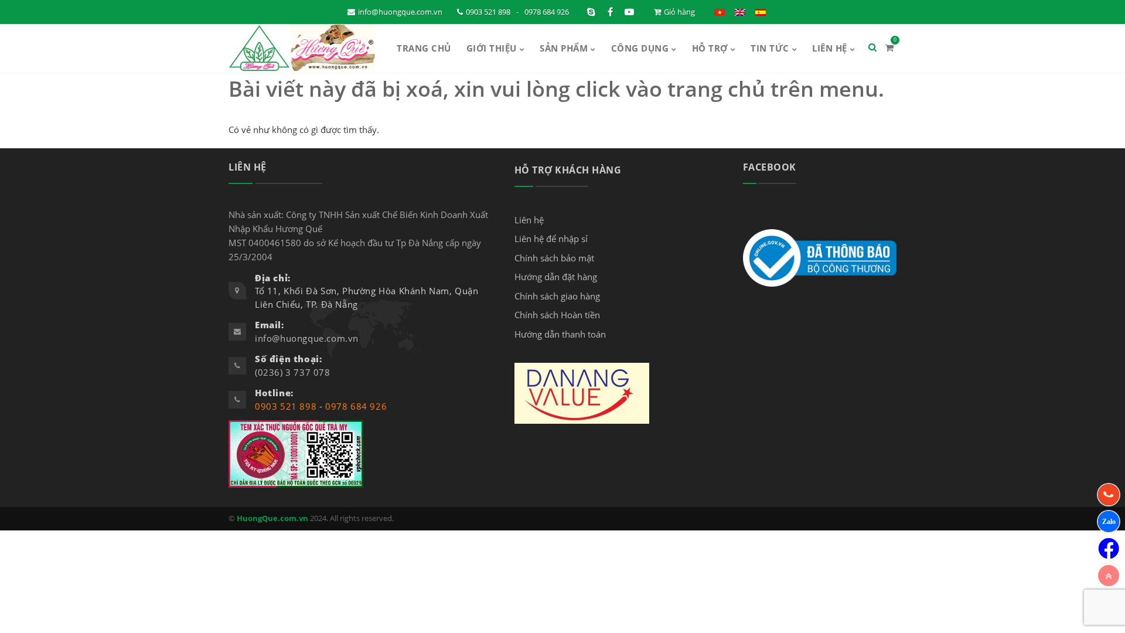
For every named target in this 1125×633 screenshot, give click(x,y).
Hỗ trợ (710, 48)
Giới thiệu (491, 48)
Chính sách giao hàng (557, 296)
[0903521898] (1108, 521)
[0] (889, 47)
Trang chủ (424, 48)
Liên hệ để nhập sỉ (551, 238)
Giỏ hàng (679, 11)
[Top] (1108, 575)
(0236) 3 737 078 (292, 372)
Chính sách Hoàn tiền (557, 315)
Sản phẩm (564, 48)
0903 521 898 (488, 11)
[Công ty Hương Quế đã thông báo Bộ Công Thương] (819, 257)
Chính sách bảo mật (554, 258)
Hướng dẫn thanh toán (560, 334)
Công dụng (640, 48)
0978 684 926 (546, 11)
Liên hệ (829, 48)
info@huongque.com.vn (400, 11)
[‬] (1108, 548)
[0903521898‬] (1108, 494)
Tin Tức (770, 48)
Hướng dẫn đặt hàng (555, 277)
